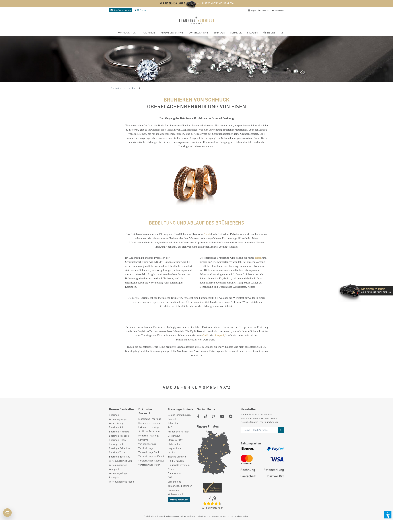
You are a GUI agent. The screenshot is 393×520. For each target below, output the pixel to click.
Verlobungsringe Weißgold (118, 467)
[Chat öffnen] (7, 512)
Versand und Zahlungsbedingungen (180, 483)
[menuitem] (126, 33)
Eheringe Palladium (119, 448)
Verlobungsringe (118, 418)
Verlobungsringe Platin (121, 481)
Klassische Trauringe (149, 418)
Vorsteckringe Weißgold (151, 456)
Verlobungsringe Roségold (118, 475)
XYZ (226, 387)
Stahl (207, 234)
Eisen (258, 257)
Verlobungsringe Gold (120, 460)
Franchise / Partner (178, 431)
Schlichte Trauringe (149, 431)
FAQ (170, 427)
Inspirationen (175, 448)
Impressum (174, 489)
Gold (205, 335)
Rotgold (219, 335)
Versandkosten (190, 516)
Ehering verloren (177, 456)
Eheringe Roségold (119, 435)
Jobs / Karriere (176, 423)
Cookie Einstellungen (179, 414)
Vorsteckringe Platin (149, 464)
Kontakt (172, 418)
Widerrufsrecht (176, 494)
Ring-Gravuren (176, 460)
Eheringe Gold (116, 427)
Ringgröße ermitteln (179, 464)
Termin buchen (122, 10)
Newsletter (174, 469)
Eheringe (114, 414)
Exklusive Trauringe (149, 427)
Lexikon (172, 452)
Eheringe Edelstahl (119, 456)
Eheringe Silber (117, 444)
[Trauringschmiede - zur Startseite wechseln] (196, 20)
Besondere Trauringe (149, 422)
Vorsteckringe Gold (148, 452)
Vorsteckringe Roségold (151, 460)
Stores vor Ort (175, 439)
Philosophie (174, 444)
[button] (387, 514)
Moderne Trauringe (148, 435)
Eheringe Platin (117, 439)
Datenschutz (174, 473)
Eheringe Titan (117, 452)
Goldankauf (174, 435)
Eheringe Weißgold (119, 431)
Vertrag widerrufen (179, 499)
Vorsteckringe (116, 423)
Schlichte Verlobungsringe (147, 441)
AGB (170, 477)
